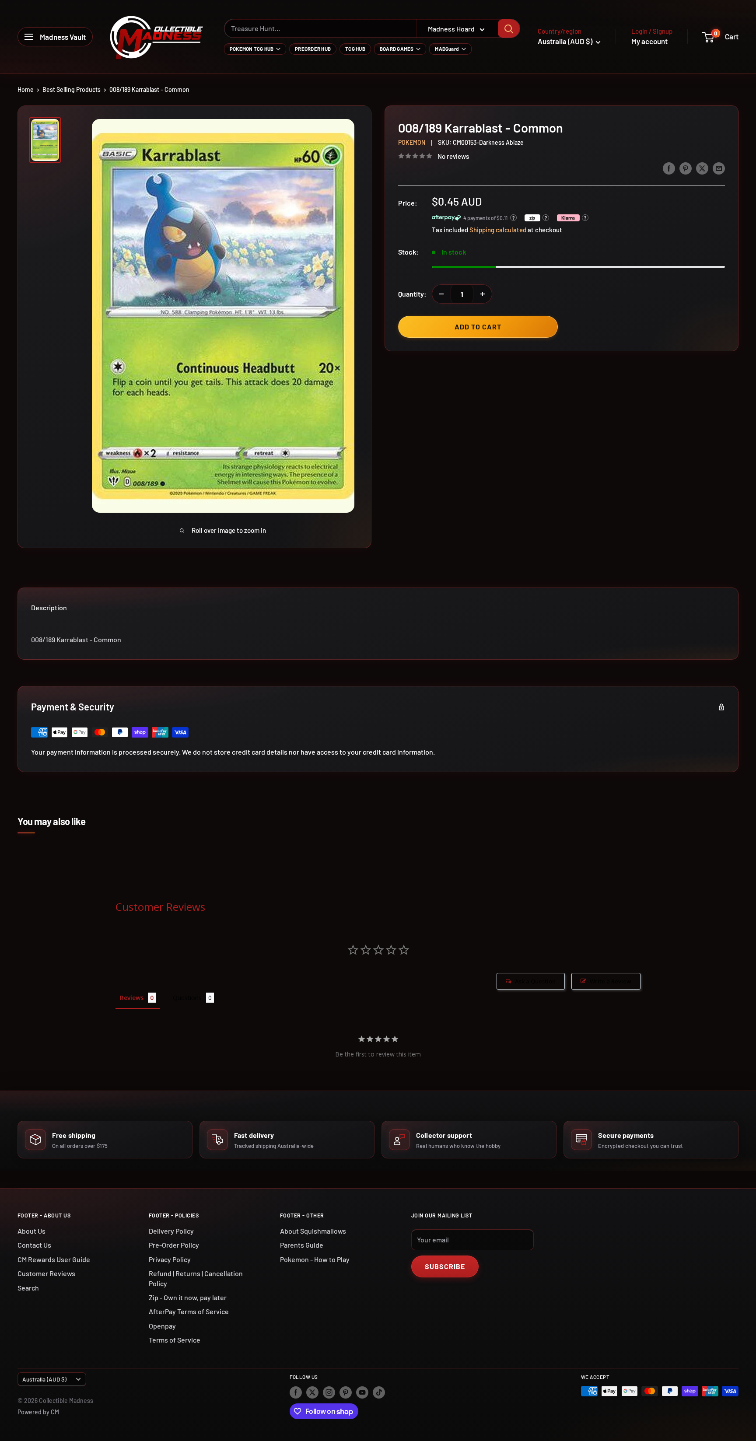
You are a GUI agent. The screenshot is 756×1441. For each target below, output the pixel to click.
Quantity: (412, 294)
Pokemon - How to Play (315, 1259)
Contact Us (34, 1245)
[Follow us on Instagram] (329, 1392)
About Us (32, 1231)
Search (28, 1288)
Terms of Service (174, 1340)
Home (26, 89)
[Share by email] (719, 168)
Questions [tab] (187, 997)
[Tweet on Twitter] (702, 168)
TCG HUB (355, 48)
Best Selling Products (71, 89)
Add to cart (478, 326)
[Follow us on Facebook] (296, 1392)
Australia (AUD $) (44, 1379)
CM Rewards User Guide (54, 1259)
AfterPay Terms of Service (189, 1311)
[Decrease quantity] (441, 294)
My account (649, 41)
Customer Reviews (46, 1273)
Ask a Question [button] (535, 981)
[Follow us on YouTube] (362, 1392)
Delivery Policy (171, 1231)
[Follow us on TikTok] (379, 1392)
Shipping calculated (497, 230)
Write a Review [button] (610, 981)
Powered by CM (38, 1412)
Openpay (162, 1326)
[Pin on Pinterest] (685, 168)
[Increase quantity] (482, 294)
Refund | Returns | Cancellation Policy (196, 1278)
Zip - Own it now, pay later (188, 1297)
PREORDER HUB (313, 48)
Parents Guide (301, 1245)
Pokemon (411, 142)
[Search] (509, 28)
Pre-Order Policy (174, 1245)
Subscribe (445, 1266)
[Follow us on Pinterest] (346, 1392)
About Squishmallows (313, 1231)
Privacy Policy (170, 1259)
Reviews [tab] (132, 997)
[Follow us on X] (312, 1392)
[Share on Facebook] (669, 168)
